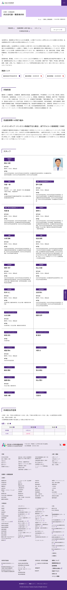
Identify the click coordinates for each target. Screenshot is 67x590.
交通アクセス (55, 571)
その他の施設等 (22, 560)
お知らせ (54, 573)
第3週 (11, 427)
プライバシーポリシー (42, 583)
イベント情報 (55, 576)
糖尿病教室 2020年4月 (54, 76)
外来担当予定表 (23, 31)
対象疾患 (10, 28)
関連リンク (32, 583)
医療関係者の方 (56, 563)
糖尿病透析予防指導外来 (10, 76)
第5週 (32, 427)
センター (21, 506)
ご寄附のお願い (56, 568)
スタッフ (37, 28)
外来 (3, 454)
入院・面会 (55, 454)
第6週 (53, 427)
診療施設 (4, 503)
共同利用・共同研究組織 (41, 560)
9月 (8, 423)
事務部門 (37, 568)
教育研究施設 (5, 560)
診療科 (3, 478)
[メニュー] (64, 3)
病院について (55, 560)
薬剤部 (54, 553)
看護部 (54, 556)
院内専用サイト (23, 583)
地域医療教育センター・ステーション (58, 515)
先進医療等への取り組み (24, 28)
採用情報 (54, 566)
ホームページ (57, 29)
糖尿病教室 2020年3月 (32, 76)
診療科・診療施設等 (7, 474)
